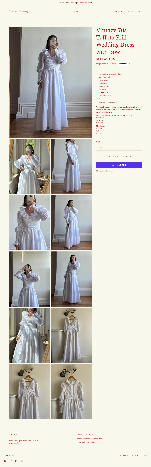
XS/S (100, 147)
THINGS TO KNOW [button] (85, 435)
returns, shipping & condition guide (90, 438)
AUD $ (8, 455)
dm (18, 443)
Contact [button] (13, 435)
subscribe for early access (86, 442)
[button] (75, 12)
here (109, 112)
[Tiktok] (11, 461)
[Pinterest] (16, 461)
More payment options (104, 171)
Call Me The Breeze (132, 455)
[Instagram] (22, 461)
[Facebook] (5, 461)
